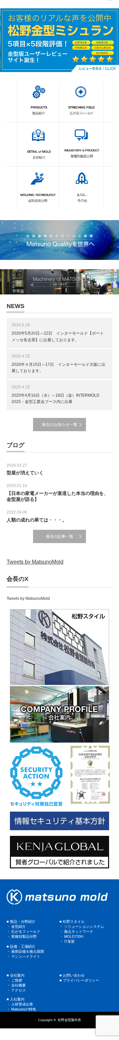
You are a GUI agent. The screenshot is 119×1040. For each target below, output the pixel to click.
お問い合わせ (74, 975)
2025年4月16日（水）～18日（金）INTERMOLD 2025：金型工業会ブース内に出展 (55, 398)
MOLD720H (73, 936)
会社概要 (18, 985)
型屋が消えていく (25, 472)
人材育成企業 (22, 1004)
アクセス (18, 990)
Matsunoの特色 (23, 1009)
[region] (59, 40)
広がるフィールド (25, 931)
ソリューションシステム (83, 926)
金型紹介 (18, 926)
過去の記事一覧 (59, 536)
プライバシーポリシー (81, 980)
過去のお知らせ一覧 (59, 424)
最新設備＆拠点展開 (27, 951)
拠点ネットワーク (78, 931)
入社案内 (17, 999)
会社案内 (17, 975)
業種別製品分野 (24, 936)
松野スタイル (74, 921)
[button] (59, 40)
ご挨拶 (16, 980)
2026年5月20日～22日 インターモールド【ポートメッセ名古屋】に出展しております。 (58, 336)
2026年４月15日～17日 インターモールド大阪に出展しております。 (58, 367)
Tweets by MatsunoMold (35, 562)
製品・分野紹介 (22, 921)
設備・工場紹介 (22, 946)
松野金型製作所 (69, 1020)
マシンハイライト (25, 956)
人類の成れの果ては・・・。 (37, 519)
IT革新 (69, 941)
